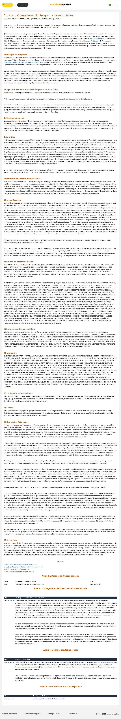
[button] (110, 4)
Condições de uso (54, 714)
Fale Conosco (72, 714)
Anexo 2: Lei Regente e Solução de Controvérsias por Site (23, 567)
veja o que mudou (54, 19)
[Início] (60, 5)
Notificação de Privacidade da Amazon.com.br (49, 699)
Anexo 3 (44, 415)
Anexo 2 (45, 401)
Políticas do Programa (97, 38)
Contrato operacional (9, 714)
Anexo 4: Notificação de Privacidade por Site (19, 572)
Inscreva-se (22, 5)
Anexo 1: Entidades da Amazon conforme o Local (20, 564)
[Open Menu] (116, 5)
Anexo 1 (27, 27)
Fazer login (7, 5)
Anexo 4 (84, 437)
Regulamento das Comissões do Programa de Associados (23, 62)
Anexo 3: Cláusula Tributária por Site (16, 569)
